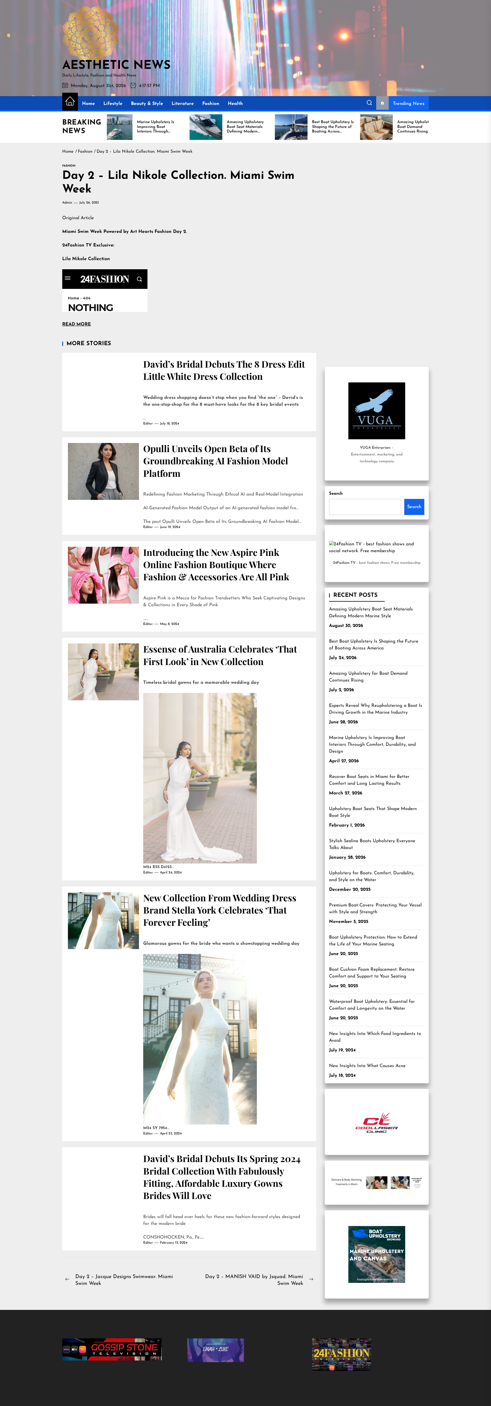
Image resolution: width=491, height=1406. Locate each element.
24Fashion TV (344, 563)
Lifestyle (112, 104)
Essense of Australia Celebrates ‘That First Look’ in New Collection (220, 655)
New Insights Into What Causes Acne (367, 1066)
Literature (183, 104)
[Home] (70, 102)
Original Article (78, 218)
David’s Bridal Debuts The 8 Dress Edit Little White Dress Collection (224, 370)
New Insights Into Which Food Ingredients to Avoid (375, 1037)
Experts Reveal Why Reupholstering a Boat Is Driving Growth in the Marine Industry (375, 709)
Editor (148, 423)
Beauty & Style (147, 104)
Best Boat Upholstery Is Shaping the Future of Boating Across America (373, 645)
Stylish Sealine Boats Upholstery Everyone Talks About (372, 844)
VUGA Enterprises (375, 448)
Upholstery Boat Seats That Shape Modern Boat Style (373, 812)
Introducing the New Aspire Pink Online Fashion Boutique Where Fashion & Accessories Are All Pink (216, 564)
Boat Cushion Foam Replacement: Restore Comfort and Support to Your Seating (372, 973)
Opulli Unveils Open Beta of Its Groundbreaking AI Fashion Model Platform (215, 460)
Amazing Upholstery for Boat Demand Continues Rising (368, 677)
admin (67, 202)
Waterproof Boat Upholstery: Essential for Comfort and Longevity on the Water (372, 1005)
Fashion (210, 104)
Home (88, 104)
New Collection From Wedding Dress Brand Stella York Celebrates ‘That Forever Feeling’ (219, 909)
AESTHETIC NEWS (116, 66)
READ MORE (76, 324)
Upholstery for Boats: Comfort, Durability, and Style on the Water (371, 876)
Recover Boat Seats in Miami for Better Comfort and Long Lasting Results (369, 780)
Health (235, 104)
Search (336, 494)
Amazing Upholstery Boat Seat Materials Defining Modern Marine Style (371, 612)
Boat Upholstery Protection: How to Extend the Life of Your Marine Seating (373, 941)
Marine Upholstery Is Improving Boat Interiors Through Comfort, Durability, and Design (372, 745)
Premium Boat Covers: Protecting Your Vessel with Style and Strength (375, 908)
